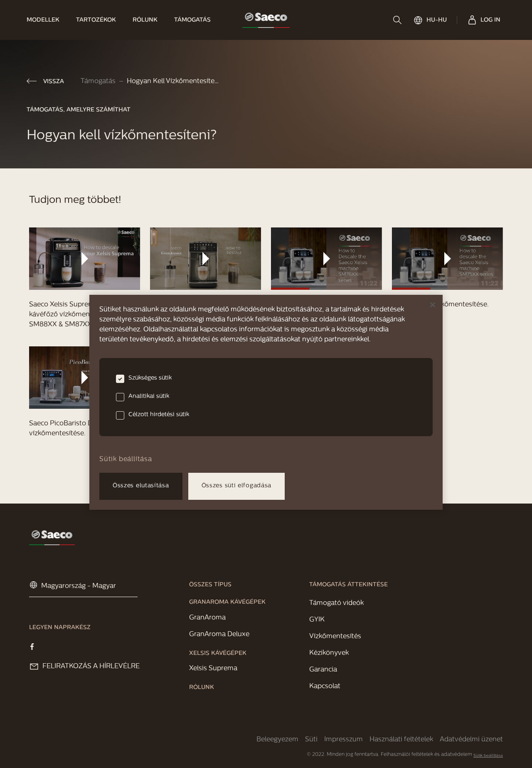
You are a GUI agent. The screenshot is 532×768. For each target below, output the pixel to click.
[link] (47, 20)
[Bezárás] (433, 305)
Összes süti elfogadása (236, 486)
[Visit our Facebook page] (32, 647)
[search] (398, 20)
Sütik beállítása (488, 756)
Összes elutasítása (141, 486)
